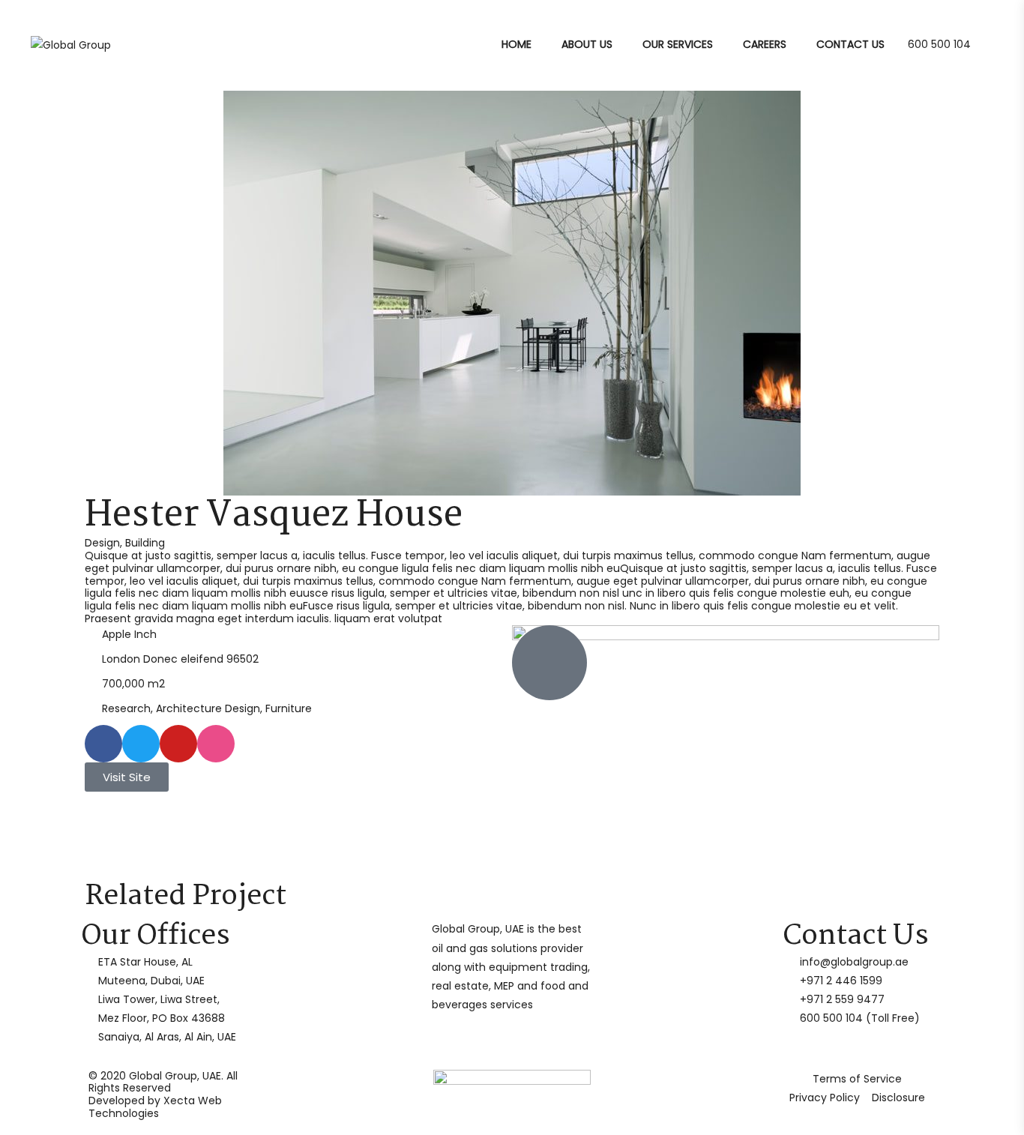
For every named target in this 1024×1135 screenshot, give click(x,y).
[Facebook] (103, 743)
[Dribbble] (216, 743)
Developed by (155, 1107)
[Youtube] (178, 743)
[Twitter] (141, 743)
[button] (88, 293)
